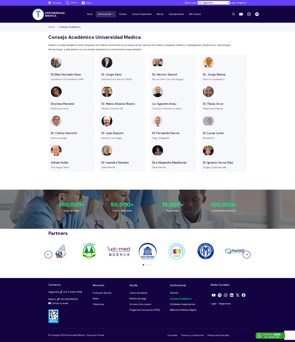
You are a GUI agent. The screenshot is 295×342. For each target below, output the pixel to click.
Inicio (90, 14)
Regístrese (225, 303)
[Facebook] (244, 295)
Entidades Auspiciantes (182, 304)
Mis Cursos (195, 14)
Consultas (172, 335)
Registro (242, 2)
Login (233, 2)
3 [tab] (148, 264)
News (96, 298)
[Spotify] (257, 14)
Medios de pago (138, 298)
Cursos (123, 14)
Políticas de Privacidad (218, 335)
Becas (160, 14)
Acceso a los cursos (140, 304)
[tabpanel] (60, 251)
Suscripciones (176, 14)
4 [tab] (151, 264)
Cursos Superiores (141, 14)
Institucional (105, 14)
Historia (174, 292)
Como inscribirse (138, 292)
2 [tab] (146, 264)
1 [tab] (143, 264)
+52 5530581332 (69, 299)
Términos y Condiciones (192, 335)
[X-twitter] (238, 295)
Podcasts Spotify (102, 292)
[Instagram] (249, 14)
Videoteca (98, 304)
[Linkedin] (232, 295)
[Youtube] (241, 14)
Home (51, 27)
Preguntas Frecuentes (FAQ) (145, 309)
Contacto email (59, 303)
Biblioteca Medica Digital (183, 309)
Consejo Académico (181, 298)
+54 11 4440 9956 (72, 292)
